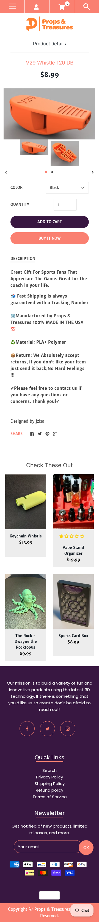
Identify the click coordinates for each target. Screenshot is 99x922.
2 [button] (52, 172)
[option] (34, 147)
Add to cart (49, 222)
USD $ (47, 895)
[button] (72, 536)
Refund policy (49, 790)
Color (16, 187)
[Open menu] (12, 6)
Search (49, 770)
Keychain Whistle (26, 536)
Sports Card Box (73, 636)
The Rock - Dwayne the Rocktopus (26, 642)
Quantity (19, 204)
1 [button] (46, 172)
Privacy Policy (49, 777)
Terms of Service (49, 797)
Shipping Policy (50, 783)
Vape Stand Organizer (73, 550)
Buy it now (49, 238)
